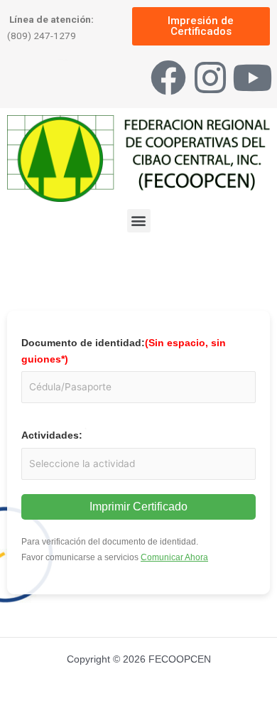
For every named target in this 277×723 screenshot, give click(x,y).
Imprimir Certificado (138, 506)
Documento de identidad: (123, 351)
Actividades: (51, 435)
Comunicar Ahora (174, 557)
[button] (139, 220)
